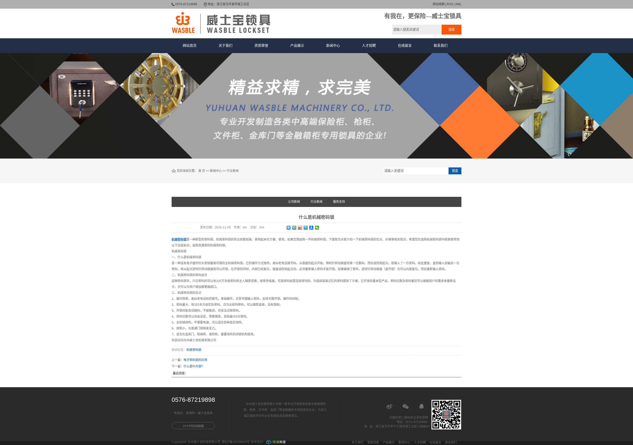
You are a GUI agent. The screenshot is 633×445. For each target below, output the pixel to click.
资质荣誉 (261, 45)
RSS (450, 4)
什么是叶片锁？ (193, 366)
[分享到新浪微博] (300, 228)
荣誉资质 (373, 442)
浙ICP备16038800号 (235, 442)
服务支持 (339, 201)
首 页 (201, 171)
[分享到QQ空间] (294, 228)
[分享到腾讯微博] (306, 228)
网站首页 (190, 45)
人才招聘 (369, 45)
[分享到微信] (317, 228)
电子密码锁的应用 (195, 360)
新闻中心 (333, 45)
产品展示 (297, 45)
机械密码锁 (193, 350)
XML (458, 4)
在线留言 (405, 45)
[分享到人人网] (311, 228)
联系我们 (441, 45)
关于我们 (225, 45)
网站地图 (439, 4)
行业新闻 (233, 171)
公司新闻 (294, 201)
